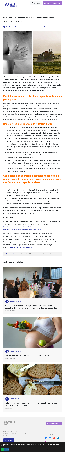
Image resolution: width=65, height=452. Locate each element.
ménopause (38, 26)
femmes (31, 26)
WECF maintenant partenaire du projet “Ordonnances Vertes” (28, 355)
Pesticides (45, 26)
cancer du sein (24, 26)
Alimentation (9, 26)
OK (2, 449)
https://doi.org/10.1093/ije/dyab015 (21, 247)
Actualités (15, 254)
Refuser (7, 449)
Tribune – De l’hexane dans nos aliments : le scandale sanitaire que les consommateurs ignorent (31, 404)
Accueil (8, 254)
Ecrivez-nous (9, 440)
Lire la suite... (10, 446)
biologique (16, 26)
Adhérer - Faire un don (52, 3)
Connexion (36, 3)
